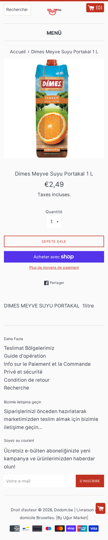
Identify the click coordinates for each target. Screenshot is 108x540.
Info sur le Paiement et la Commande (47, 364)
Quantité (54, 211)
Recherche (16, 388)
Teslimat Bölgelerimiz (29, 348)
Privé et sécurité (23, 372)
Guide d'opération (25, 356)
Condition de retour (27, 380)
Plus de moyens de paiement (54, 267)
